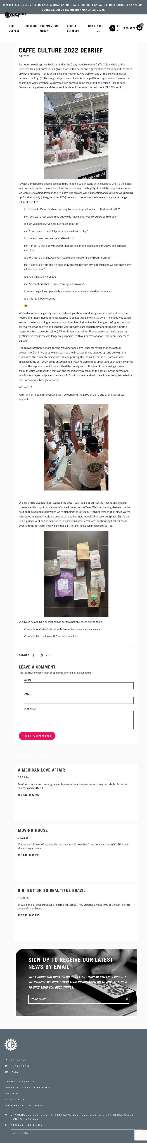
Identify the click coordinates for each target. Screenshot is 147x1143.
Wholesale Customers (24, 1105)
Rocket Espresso (73, 28)
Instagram (20, 1066)
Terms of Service (20, 1081)
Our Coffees (14, 28)
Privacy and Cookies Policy (29, 1087)
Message (30, 708)
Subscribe (31, 26)
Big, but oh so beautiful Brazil (52, 890)
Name (27, 679)
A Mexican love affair (41, 769)
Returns (12, 1093)
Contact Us (15, 1099)
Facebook (18, 1060)
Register (130, 28)
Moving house (33, 830)
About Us (101, 28)
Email (28, 694)
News (91, 26)
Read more (28, 795)
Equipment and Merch (50, 28)
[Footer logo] (10, 1049)
